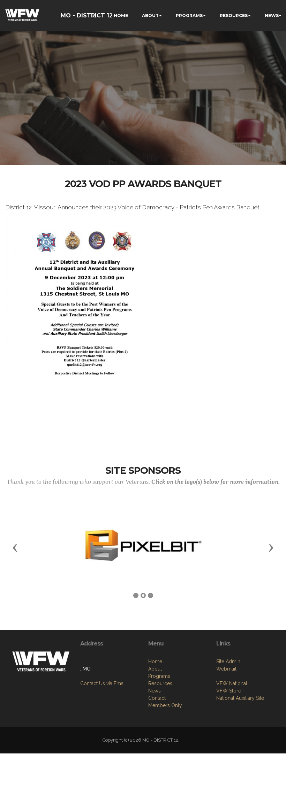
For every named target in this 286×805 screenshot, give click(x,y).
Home (155, 661)
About (155, 669)
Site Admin (228, 661)
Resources (160, 683)
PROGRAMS (189, 15)
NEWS (272, 15)
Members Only (165, 705)
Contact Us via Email (103, 683)
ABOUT (150, 15)
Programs (159, 676)
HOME (121, 15)
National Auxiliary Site (240, 698)
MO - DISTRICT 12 (87, 15)
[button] (15, 547)
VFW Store (228, 691)
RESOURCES (234, 15)
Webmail (226, 669)
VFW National (231, 683)
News (154, 691)
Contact (157, 698)
